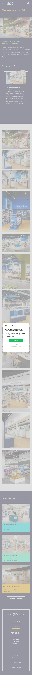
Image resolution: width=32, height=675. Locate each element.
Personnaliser (16, 344)
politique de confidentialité (10, 333)
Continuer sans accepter (16, 346)
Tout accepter (16, 340)
